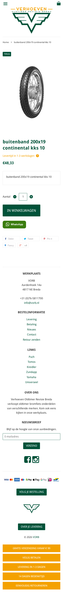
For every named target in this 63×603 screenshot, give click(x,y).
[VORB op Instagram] (35, 461)
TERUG (7, 54)
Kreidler (31, 367)
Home (6, 42)
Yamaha (31, 377)
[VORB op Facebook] (27, 461)
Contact (31, 334)
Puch (31, 356)
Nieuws (31, 329)
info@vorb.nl (31, 302)
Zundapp (31, 372)
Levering (31, 319)
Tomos (31, 361)
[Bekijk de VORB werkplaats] (31, 516)
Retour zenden (31, 339)
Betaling (31, 324)
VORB (36, 537)
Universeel (31, 382)
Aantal (6, 196)
